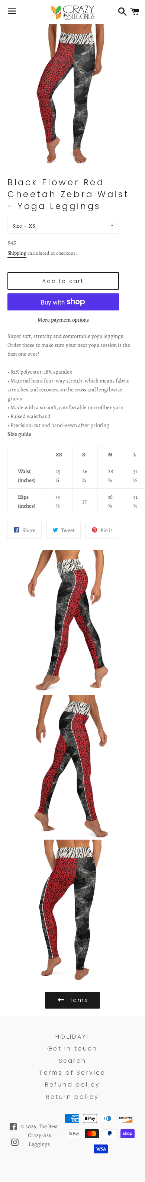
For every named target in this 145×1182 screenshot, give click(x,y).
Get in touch (72, 1048)
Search (72, 1060)
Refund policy (72, 1084)
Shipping (16, 253)
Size (17, 225)
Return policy (72, 1097)
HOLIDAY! (72, 1036)
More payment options (63, 319)
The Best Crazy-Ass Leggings (43, 1135)
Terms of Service (72, 1072)
